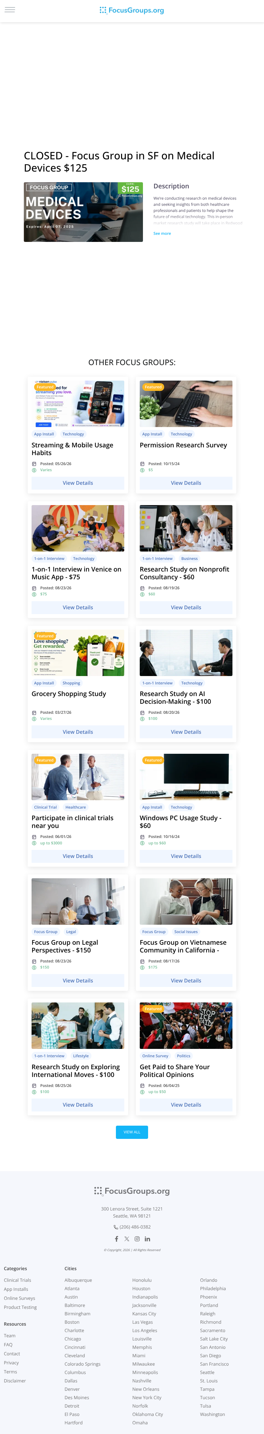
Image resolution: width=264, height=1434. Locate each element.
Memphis (142, 1347)
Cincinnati (75, 1347)
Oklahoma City (147, 1414)
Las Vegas (142, 1322)
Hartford (74, 1423)
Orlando (209, 1280)
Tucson (207, 1398)
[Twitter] (127, 1239)
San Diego (210, 1356)
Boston (72, 1322)
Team (9, 1336)
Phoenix (208, 1297)
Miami (138, 1356)
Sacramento (212, 1331)
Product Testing (20, 1307)
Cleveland (75, 1356)
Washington (212, 1414)
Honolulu (142, 1280)
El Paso (72, 1414)
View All (132, 1132)
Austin (71, 1297)
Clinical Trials (17, 1280)
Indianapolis (145, 1297)
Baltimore (75, 1305)
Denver (72, 1389)
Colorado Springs (83, 1364)
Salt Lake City (214, 1339)
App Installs (16, 1289)
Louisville (142, 1339)
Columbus (75, 1372)
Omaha (140, 1423)
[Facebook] (116, 1239)
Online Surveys (19, 1298)
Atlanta (72, 1289)
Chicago (73, 1339)
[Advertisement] (132, 77)
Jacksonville (144, 1305)
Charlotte (74, 1331)
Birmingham (77, 1314)
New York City (146, 1398)
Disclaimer (15, 1381)
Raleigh (208, 1314)
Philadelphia (213, 1289)
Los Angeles (144, 1331)
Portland (209, 1305)
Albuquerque (78, 1280)
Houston (141, 1289)
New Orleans (145, 1389)
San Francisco (214, 1364)
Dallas (71, 1381)
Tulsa (205, 1406)
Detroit (72, 1406)
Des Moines (77, 1398)
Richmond (211, 1322)
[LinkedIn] (147, 1239)
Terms (10, 1372)
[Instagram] (137, 1239)
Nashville (141, 1381)
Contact (12, 1354)
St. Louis (209, 1381)
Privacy (11, 1363)
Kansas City (144, 1314)
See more (162, 233)
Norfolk (140, 1406)
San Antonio (213, 1347)
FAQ (8, 1345)
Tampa (207, 1389)
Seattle (207, 1372)
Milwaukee (143, 1364)
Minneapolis (145, 1372)
